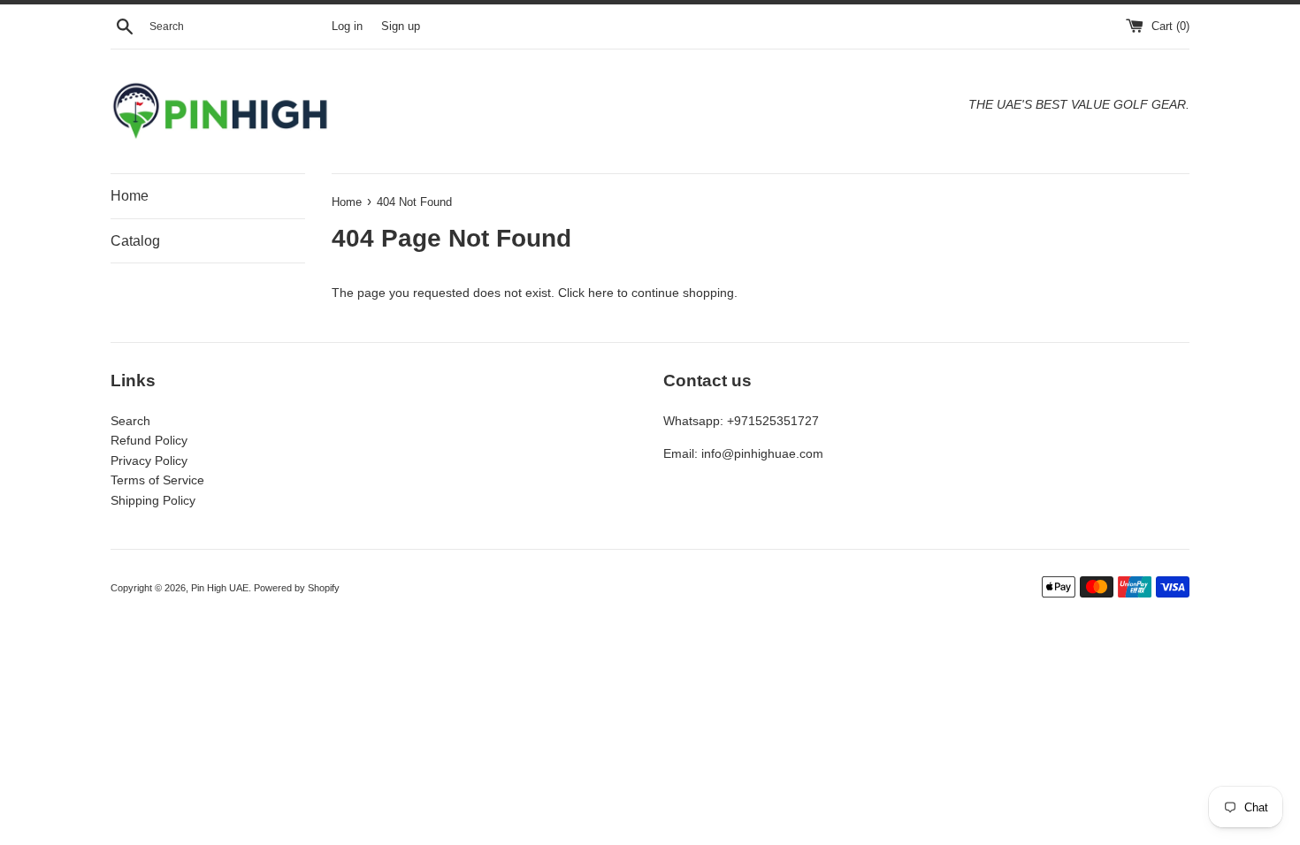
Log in (347, 26)
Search (130, 421)
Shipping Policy (153, 500)
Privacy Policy (149, 460)
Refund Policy (149, 440)
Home (130, 195)
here (601, 292)
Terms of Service (157, 480)
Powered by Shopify (297, 587)
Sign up (400, 26)
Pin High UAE (220, 587)
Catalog (135, 240)
